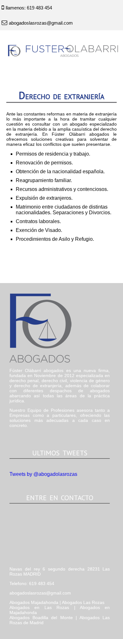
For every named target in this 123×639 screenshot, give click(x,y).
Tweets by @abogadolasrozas (43, 474)
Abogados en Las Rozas (39, 607)
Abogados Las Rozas (83, 602)
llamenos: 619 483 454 (29, 7)
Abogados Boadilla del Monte (41, 617)
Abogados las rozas (58, 328)
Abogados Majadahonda (33, 602)
